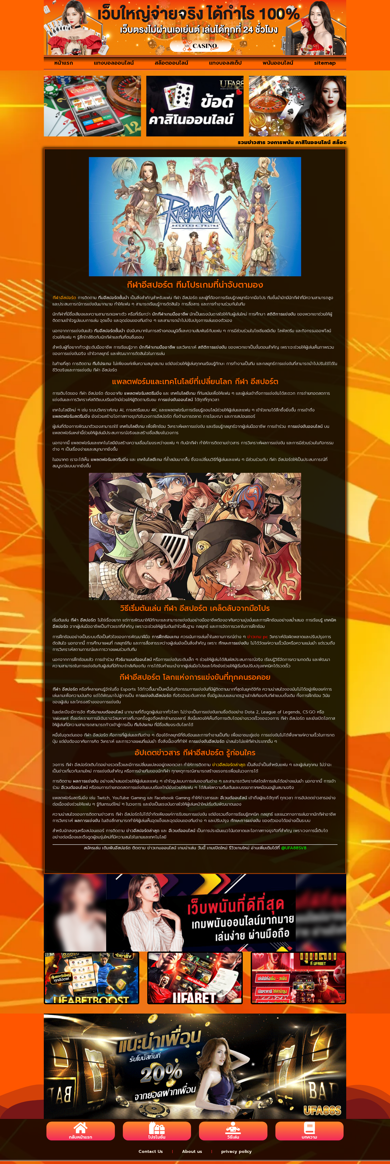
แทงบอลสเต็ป (225, 63)
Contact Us (150, 1151)
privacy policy (236, 1151)
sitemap (325, 63)
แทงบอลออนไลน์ (114, 63)
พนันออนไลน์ (278, 63)
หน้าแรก (63, 63)
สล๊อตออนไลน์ (171, 63)
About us (192, 1151)
